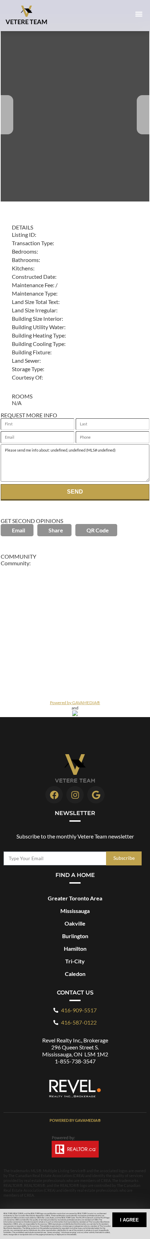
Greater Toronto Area (75, 898)
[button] (138, 14)
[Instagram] (75, 794)
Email (18, 530)
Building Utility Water (38, 327)
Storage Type (27, 369)
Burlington (75, 936)
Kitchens (22, 268)
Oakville (75, 923)
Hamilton (75, 948)
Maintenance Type (34, 293)
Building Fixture (31, 352)
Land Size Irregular (34, 310)
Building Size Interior (37, 318)
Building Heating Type (38, 335)
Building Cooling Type (38, 343)
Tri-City (75, 961)
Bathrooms (25, 259)
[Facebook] (54, 794)
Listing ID (23, 234)
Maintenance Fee (32, 285)
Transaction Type (32, 243)
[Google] (96, 794)
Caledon (75, 973)
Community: (16, 563)
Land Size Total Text (35, 301)
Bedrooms (24, 251)
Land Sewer (25, 360)
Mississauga (75, 910)
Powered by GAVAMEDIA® (75, 702)
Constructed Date (33, 276)
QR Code (98, 530)
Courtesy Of (27, 377)
